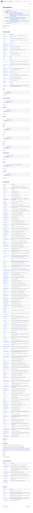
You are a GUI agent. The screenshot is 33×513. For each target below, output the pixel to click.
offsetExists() (5, 372)
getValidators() (5, 316)
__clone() (4, 188)
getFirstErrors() (5, 293)
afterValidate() (5, 212)
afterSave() (4, 210)
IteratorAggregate (16, 17)
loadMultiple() (5, 363)
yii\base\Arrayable (22, 17)
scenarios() (5, 399)
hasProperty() (5, 330)
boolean (11, 51)
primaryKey (4, 73)
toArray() (13, 256)
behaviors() (5, 228)
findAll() (4, 261)
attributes (4, 38)
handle (4, 56)
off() (4, 370)
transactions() (27, 492)
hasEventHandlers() (6, 322)
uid (3, 83)
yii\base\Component (26, 15)
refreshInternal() (5, 478)
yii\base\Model (20, 15)
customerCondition (6, 44)
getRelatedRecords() (6, 305)
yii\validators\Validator (26, 85)
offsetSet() (4, 375)
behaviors (4, 40)
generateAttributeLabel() (6, 270)
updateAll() (4, 426)
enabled (4, 51)
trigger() (4, 418)
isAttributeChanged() (6, 344)
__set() (4, 195)
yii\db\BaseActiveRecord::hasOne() (18, 328)
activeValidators (5, 36)
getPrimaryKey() (5, 303)
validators (4, 85)
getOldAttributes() (5, 300)
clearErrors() (5, 236)
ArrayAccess (11, 17)
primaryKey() (5, 390)
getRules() (4, 308)
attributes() (4, 220)
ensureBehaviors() (6, 248)
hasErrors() (4, 320)
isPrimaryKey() (5, 351)
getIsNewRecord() (5, 295)
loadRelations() (5, 365)
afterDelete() (5, 204)
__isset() (4, 193)
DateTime (11, 46)
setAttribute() (5, 401)
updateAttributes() (5, 431)
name (4, 66)
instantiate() (5, 339)
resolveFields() (5, 480)
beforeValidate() (5, 226)
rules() (12, 239)
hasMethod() (5, 326)
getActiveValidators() (6, 272)
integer (11, 59)
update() (4, 423)
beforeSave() (5, 224)
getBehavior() (5, 280)
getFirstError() (5, 291)
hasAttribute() (5, 318)
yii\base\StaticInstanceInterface (21, 18)
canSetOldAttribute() (6, 231)
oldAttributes (5, 68)
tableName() (5, 411)
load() (4, 360)
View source (4, 27)
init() (4, 332)
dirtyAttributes (5, 49)
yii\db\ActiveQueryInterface (14, 80)
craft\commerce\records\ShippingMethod (15, 12)
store (4, 80)
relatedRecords (5, 75)
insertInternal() (5, 473)
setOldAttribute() (5, 406)
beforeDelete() (5, 222)
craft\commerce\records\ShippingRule (15, 164)
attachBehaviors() (5, 215)
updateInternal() (5, 482)
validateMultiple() (5, 436)
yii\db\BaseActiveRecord (13, 15)
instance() (4, 337)
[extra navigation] (31, 1)
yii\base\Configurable (12, 18)
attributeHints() (5, 217)
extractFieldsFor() (5, 469)
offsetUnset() (5, 377)
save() (13, 62)
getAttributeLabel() (6, 277)
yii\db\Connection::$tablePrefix (7, 449)
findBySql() (4, 263)
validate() (4, 434)
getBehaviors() (5, 282)
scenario (4, 78)
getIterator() (5, 296)
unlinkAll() (4, 421)
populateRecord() (5, 386)
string (12, 44)
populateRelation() (6, 388)
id (3, 59)
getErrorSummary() (6, 288)
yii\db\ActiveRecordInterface (13, 19)
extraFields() (5, 253)
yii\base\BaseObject (13, 16)
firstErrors (4, 54)
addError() (4, 201)
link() (4, 358)
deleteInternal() (5, 466)
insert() (4, 334)
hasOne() (4, 328)
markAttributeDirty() (6, 368)
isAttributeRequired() (6, 346)
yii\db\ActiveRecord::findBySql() (17, 263)
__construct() (5, 190)
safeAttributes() (5, 395)
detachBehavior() (5, 244)
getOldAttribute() (5, 298)
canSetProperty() (5, 233)
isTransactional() (5, 356)
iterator (4, 64)
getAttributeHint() (5, 275)
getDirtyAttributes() (6, 286)
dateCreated (5, 46)
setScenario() (5, 409)
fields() (4, 256)
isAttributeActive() (5, 341)
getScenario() (5, 310)
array (10, 44)
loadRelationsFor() (5, 367)
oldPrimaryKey (5, 70)
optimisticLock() (5, 383)
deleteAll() (4, 242)
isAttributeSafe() (5, 348)
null (15, 46)
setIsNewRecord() (5, 404)
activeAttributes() (5, 199)
